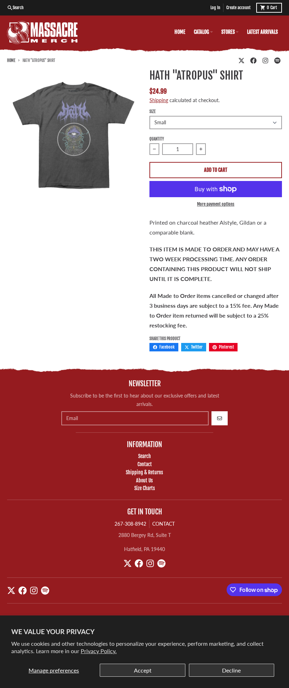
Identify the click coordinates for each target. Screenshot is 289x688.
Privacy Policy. (99, 651)
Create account (238, 7)
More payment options (215, 204)
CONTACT (163, 524)
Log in (215, 7)
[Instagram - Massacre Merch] (265, 60)
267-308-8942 (130, 524)
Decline (231, 670)
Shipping (158, 100)
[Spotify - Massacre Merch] (277, 60)
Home (11, 60)
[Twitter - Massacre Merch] (241, 60)
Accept (143, 670)
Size (152, 111)
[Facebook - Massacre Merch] (253, 60)
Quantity (156, 139)
